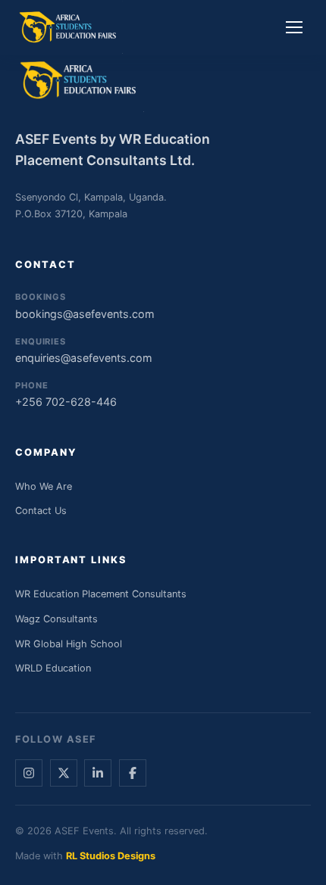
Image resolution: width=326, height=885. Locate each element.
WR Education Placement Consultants (101, 594)
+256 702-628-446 (66, 394)
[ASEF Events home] (69, 27)
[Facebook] (132, 773)
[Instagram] (28, 773)
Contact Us (41, 510)
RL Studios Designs (110, 856)
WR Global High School (68, 644)
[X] (63, 773)
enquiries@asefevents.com (83, 350)
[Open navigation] (294, 27)
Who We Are (43, 486)
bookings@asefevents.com (85, 305)
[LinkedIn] (97, 773)
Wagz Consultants (56, 619)
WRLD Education (53, 668)
